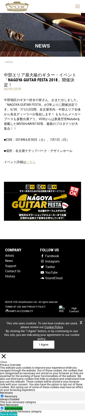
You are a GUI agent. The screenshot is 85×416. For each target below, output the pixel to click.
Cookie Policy (53, 327)
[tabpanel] (42, 402)
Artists (9, 255)
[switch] (2, 408)
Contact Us (12, 271)
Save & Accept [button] (8, 414)
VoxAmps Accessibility (19, 311)
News (9, 261)
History (10, 276)
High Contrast (74, 310)
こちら (31, 162)
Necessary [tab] (6, 393)
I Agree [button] (43, 344)
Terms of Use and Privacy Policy (25, 306)
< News (8, 62)
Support (10, 266)
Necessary (11, 396)
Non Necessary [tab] (9, 405)
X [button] (81, 321)
